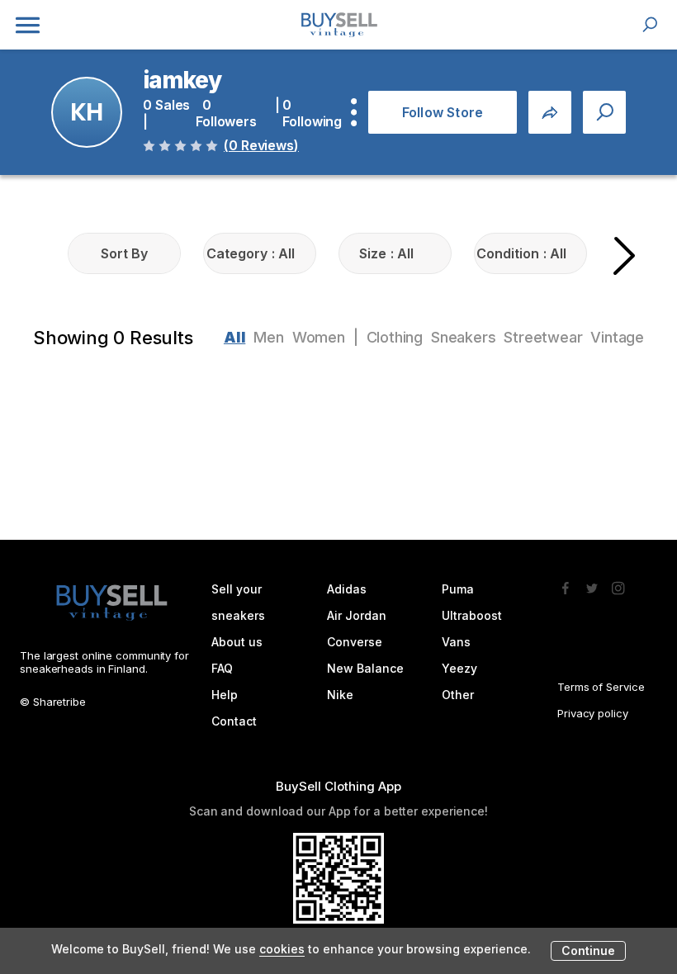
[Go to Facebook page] (565, 583)
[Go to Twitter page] (592, 583)
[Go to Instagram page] (618, 583)
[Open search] (650, 25)
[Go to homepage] (338, 25)
